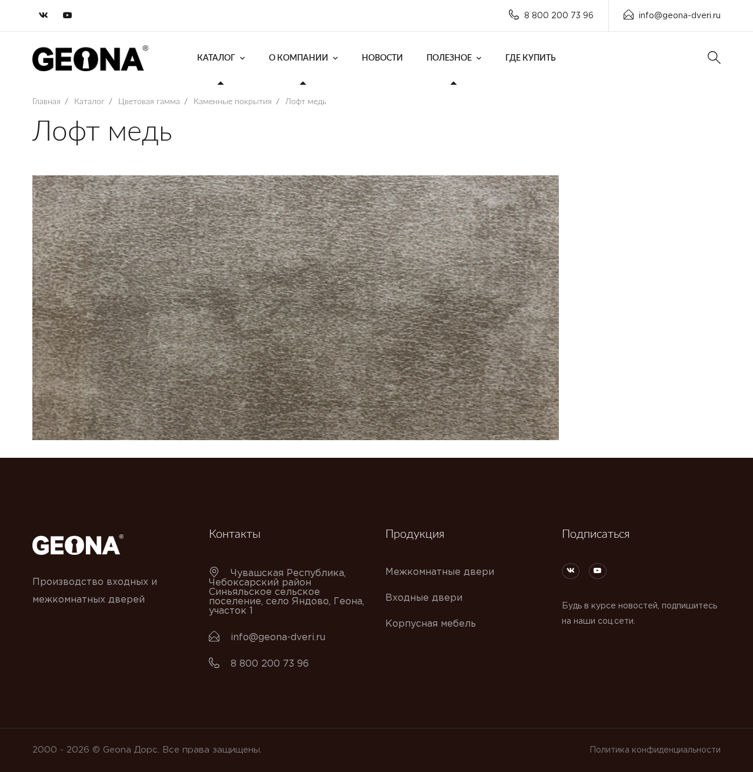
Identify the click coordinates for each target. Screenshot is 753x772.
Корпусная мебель (430, 624)
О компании (298, 58)
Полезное (449, 58)
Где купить (530, 58)
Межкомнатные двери (439, 572)
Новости (382, 58)
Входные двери (423, 598)
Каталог (216, 58)
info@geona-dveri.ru (680, 15)
